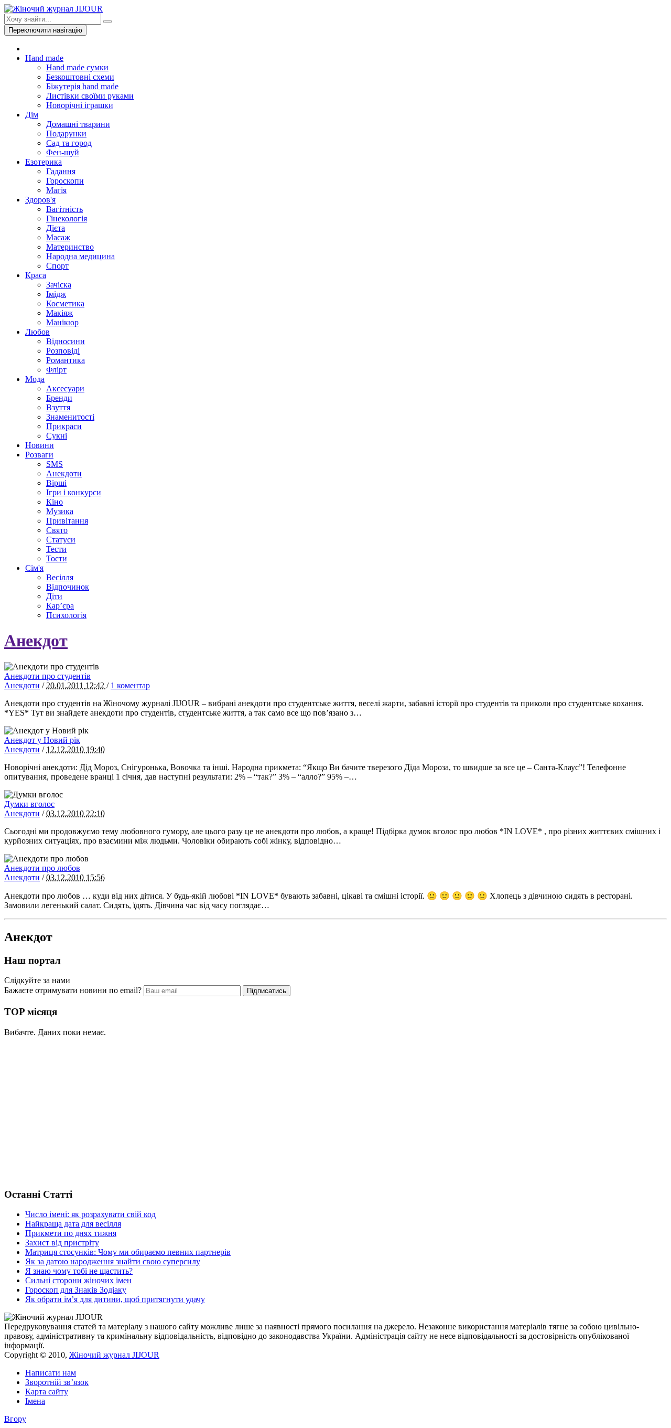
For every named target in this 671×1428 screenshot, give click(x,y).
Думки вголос (29, 804)
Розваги (39, 454)
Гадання (60, 171)
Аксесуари (65, 388)
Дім (31, 114)
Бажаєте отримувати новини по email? (73, 990)
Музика (59, 511)
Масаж (58, 237)
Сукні (56, 435)
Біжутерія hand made (82, 86)
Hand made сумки (77, 67)
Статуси (60, 539)
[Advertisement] (82, 1111)
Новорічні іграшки (79, 105)
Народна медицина (80, 256)
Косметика (65, 303)
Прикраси (64, 426)
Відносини (65, 341)
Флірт (56, 369)
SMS (54, 464)
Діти (54, 596)
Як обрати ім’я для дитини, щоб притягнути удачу (115, 1299)
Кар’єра (60, 605)
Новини (39, 445)
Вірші (56, 482)
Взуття (58, 407)
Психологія (66, 615)
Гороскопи (65, 180)
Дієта (55, 227)
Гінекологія (66, 218)
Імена (35, 1401)
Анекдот (36, 640)
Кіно (54, 501)
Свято (57, 530)
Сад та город (69, 142)
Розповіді (63, 350)
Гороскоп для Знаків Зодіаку (75, 1289)
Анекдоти (64, 473)
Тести (56, 549)
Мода (35, 379)
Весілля (59, 577)
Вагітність (64, 209)
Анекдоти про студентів (47, 676)
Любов (37, 331)
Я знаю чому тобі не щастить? (79, 1270)
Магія (56, 190)
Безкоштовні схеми (80, 76)
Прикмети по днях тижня (70, 1233)
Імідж (56, 294)
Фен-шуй (62, 152)
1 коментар (130, 685)
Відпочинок (67, 586)
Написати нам (50, 1372)
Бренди (59, 397)
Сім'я (34, 567)
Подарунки (66, 133)
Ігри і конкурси (73, 492)
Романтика (65, 360)
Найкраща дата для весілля (73, 1223)
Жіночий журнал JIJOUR (114, 1354)
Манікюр (62, 322)
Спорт (57, 265)
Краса (35, 275)
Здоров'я (40, 199)
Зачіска (58, 284)
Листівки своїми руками (90, 95)
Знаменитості (70, 416)
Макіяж (59, 312)
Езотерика (43, 161)
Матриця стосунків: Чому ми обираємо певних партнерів (128, 1252)
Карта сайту (46, 1391)
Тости (56, 558)
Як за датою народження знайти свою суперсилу (112, 1261)
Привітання (67, 520)
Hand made (44, 58)
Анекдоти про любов (42, 868)
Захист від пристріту (62, 1242)
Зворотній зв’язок (57, 1382)
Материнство (70, 246)
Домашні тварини (78, 124)
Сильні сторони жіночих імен (78, 1280)
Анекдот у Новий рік (42, 740)
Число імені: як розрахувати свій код (90, 1214)
